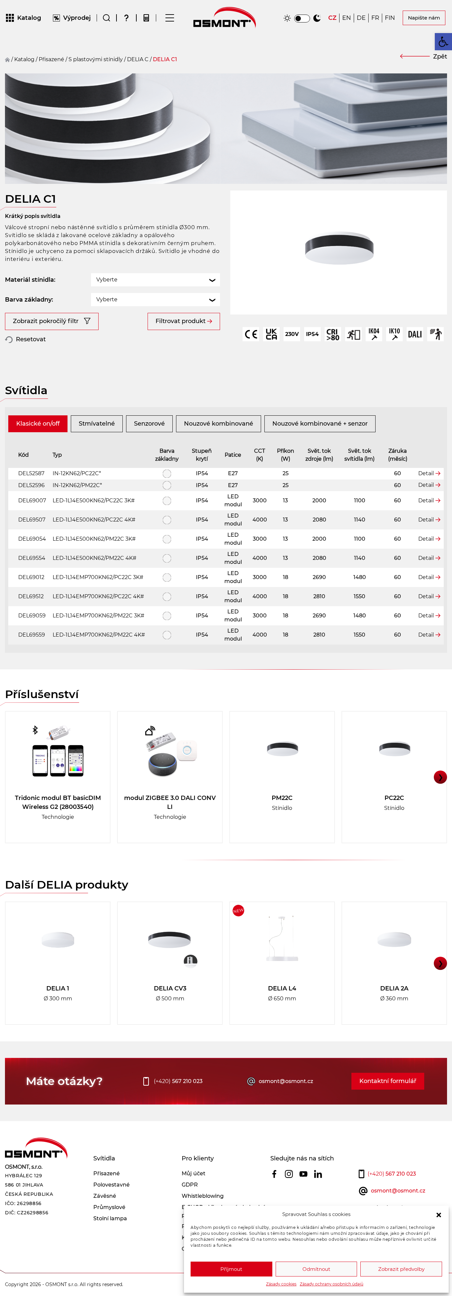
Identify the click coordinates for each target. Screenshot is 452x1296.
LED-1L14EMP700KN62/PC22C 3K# (98, 577)
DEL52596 (31, 485)
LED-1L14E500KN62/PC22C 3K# (94, 500)
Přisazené (106, 1173)
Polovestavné (111, 1185)
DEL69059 (32, 615)
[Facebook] (274, 1174)
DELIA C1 (165, 59)
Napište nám (424, 18)
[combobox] (155, 279)
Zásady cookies (281, 1283)
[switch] (302, 18)
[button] (438, 1214)
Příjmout (231, 1269)
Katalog (24, 59)
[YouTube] (303, 1174)
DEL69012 (31, 577)
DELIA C (138, 59)
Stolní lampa (110, 1218)
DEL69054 (32, 539)
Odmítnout (316, 1269)
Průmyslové (109, 1207)
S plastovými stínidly (95, 59)
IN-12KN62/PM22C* (77, 485)
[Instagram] (289, 1174)
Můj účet (193, 1173)
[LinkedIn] (318, 1174)
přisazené (51, 59)
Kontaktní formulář (387, 1081)
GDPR (190, 1185)
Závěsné (104, 1196)
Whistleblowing (203, 1196)
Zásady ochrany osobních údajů (331, 1283)
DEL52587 (31, 473)
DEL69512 (31, 596)
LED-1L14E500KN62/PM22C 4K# (94, 558)
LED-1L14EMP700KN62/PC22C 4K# (98, 596)
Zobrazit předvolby (401, 1269)
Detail (426, 473)
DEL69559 (31, 635)
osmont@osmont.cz (286, 1081)
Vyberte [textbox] (106, 279)
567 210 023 (178, 1081)
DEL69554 (31, 558)
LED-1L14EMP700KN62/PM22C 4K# (99, 635)
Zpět (440, 56)
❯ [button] (440, 777)
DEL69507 (31, 520)
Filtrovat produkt (180, 321)
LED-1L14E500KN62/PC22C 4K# (94, 520)
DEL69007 (32, 500)
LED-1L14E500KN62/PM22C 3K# (94, 539)
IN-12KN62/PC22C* (77, 473)
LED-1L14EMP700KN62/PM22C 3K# (98, 615)
